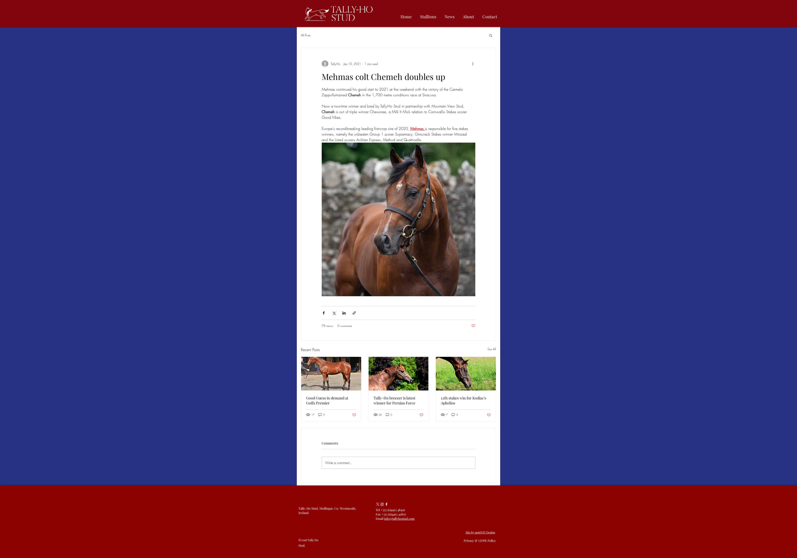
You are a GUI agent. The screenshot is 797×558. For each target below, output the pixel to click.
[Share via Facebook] (324, 313)
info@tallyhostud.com (399, 518)
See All (492, 349)
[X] (378, 504)
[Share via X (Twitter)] (334, 313)
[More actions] (472, 63)
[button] (491, 35)
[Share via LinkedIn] (344, 313)
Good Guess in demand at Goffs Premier (327, 400)
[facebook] (386, 504)
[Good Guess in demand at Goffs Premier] (331, 373)
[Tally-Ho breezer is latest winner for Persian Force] (399, 373)
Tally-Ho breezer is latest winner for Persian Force (394, 400)
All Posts (305, 35)
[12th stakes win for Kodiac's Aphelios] (466, 373)
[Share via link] (354, 313)
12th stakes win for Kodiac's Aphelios (463, 400)
